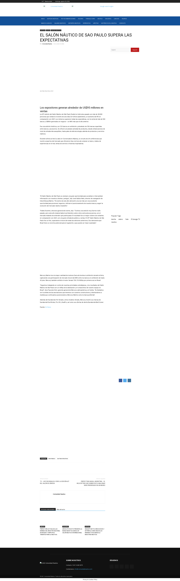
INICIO (43, 18)
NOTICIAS (42, 30)
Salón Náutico (51, 458)
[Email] (59, 470)
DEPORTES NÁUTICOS (74, 23)
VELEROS (124, 18)
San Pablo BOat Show (62, 458)
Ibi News (48, 307)
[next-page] (44, 538)
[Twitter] (135, 1)
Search (135, 50)
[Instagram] (129, 1)
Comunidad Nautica (47, 44)
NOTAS (48, 30)
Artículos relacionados (48, 509)
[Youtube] (138, 1)
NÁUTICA (100, 18)
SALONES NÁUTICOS (60, 23)
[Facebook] (126, 1)
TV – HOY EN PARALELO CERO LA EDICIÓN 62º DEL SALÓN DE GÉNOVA (54, 482)
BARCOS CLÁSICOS (46, 23)
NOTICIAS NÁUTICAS (52, 18)
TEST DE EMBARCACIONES (68, 18)
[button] (138, 19)
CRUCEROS (108, 18)
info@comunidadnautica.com (83, 569)
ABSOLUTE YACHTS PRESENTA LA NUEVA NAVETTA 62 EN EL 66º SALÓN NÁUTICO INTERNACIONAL (72, 530)
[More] (63, 470)
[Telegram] (55, 470)
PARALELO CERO (90, 18)
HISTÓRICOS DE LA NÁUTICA (109, 23)
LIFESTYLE (96, 23)
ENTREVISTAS (87, 23)
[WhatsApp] (50, 470)
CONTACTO (122, 23)
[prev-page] (41, 538)
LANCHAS (116, 18)
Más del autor (61, 509)
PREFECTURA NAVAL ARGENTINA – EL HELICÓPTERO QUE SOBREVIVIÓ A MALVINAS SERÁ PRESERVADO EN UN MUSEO (91, 483)
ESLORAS (80, 18)
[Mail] (132, 1)
